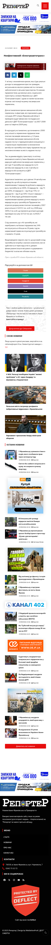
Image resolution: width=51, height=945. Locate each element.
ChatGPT (25, 276)
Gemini (25, 286)
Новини (8, 842)
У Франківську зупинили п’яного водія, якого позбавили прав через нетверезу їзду (32, 454)
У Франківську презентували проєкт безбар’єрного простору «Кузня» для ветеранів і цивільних (32, 535)
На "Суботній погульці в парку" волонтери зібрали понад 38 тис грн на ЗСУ (32, 628)
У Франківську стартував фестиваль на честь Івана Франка (29, 590)
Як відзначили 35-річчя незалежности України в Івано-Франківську (31, 732)
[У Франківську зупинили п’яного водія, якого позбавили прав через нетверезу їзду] (11, 454)
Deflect (33, 920)
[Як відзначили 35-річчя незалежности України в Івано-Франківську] (11, 733)
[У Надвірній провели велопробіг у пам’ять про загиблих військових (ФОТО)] (11, 616)
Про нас (8, 847)
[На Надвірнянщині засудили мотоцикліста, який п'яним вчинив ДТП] (11, 677)
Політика (25, 48)
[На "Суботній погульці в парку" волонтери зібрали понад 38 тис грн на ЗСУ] (11, 629)
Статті (6, 837)
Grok (25, 291)
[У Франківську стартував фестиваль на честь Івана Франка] (11, 590)
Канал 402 (8, 853)
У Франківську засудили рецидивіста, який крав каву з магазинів (31, 720)
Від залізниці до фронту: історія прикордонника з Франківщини (32, 577)
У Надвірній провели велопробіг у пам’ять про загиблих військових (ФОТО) (32, 616)
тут (6, 347)
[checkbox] (46, 932)
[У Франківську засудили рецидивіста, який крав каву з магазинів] (11, 720)
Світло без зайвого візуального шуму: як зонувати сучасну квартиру (32, 466)
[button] (7, 75)
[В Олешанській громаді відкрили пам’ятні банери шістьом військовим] (11, 522)
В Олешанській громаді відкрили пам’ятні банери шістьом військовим (29, 521)
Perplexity (25, 296)
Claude (25, 270)
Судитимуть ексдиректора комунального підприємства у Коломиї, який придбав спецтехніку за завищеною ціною (31, 662)
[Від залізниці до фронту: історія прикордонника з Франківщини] (11, 580)
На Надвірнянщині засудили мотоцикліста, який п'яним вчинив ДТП (30, 677)
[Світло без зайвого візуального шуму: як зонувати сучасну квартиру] (11, 467)
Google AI (25, 281)
